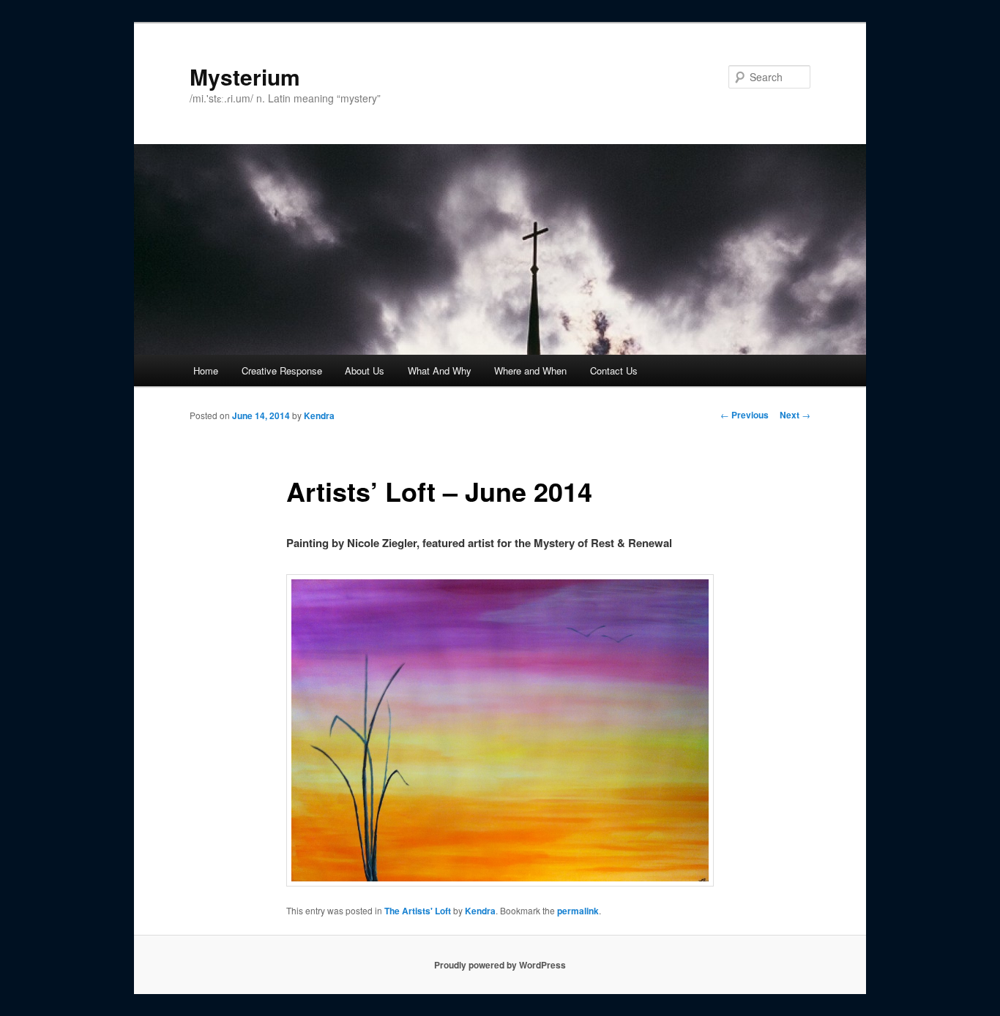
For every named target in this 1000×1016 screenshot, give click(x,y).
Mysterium (245, 76)
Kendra (319, 415)
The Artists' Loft (417, 910)
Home (205, 370)
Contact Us (614, 370)
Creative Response (282, 370)
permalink (578, 910)
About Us (364, 370)
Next (795, 414)
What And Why (439, 370)
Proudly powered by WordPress (500, 964)
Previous (744, 414)
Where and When (530, 370)
